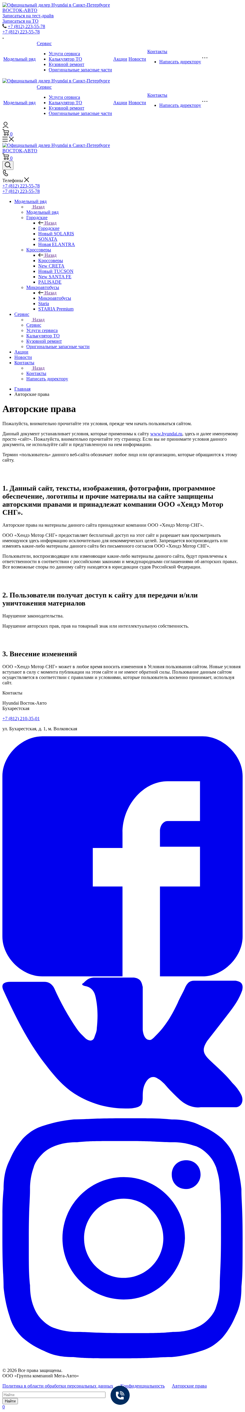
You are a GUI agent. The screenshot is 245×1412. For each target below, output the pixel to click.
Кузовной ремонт (66, 64)
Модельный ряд (19, 59)
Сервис (44, 43)
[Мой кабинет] (5, 126)
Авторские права (189, 1385)
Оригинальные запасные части (80, 69)
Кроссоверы (50, 260)
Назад (39, 206)
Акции (120, 59)
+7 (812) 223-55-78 (26, 26)
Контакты (157, 51)
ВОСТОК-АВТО (19, 10)
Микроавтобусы (54, 298)
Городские (48, 228)
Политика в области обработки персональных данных (57, 1385)
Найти (10, 1401)
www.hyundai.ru (166, 433)
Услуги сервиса (64, 53)
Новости (137, 59)
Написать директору (180, 61)
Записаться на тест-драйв (28, 15)
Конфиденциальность (142, 1385)
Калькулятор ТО (65, 59)
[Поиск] (7, 165)
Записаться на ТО (20, 21)
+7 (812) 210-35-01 (21, 718)
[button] (122, 974)
